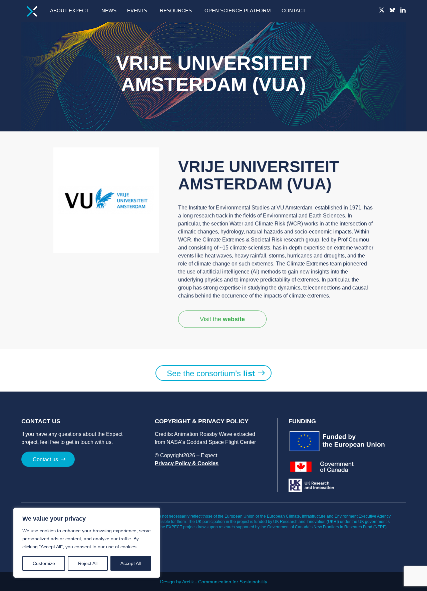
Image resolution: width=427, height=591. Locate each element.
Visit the (222, 319)
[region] (86, 543)
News (108, 10)
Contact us (45, 459)
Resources (176, 10)
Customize (44, 563)
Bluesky (392, 10)
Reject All (87, 563)
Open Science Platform (237, 10)
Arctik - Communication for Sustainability (224, 581)
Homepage (32, 11)
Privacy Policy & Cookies (187, 463)
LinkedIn (403, 10)
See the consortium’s (211, 373)
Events (137, 10)
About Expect (69, 10)
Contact (294, 10)
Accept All (130, 563)
